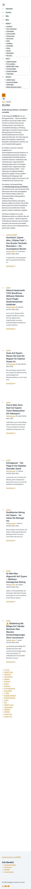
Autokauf (9, 26)
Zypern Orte (8, 716)
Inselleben (9, 43)
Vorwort (8, 12)
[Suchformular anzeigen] (3, 5)
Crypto (6, 684)
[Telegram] (8, 886)
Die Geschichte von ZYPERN (11, 857)
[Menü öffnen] (3, 95)
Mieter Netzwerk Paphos (13, 87)
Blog (7, 20)
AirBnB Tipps (8, 672)
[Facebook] (2, 886)
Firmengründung (9, 688)
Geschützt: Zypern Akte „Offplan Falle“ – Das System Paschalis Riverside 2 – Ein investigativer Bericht (16, 243)
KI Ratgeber (9, 74)
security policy (9, 872)
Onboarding (10, 84)
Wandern (7, 709)
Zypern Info (8, 714)
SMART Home (9, 705)
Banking (7, 679)
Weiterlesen (11, 266)
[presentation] (16, 278)
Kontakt (7, 869)
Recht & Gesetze (9, 698)
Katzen (8, 50)
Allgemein (7, 674)
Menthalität (10, 53)
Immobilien (9, 46)
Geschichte (9, 38)
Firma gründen (10, 33)
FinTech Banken (11, 69)
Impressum (8, 867)
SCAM (8, 235)
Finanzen (7, 686)
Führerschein (10, 36)
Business (7, 681)
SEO (5, 702)
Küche (8, 48)
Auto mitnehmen (11, 29)
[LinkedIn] (7, 886)
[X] (5, 886)
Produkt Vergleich (10, 695)
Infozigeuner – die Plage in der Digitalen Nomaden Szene (16, 466)
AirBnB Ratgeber (11, 61)
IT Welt (6, 693)
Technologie (8, 707)
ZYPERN (14, 235)
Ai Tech (6, 670)
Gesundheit (8, 691)
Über (7, 16)
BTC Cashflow (10, 64)
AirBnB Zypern (10, 80)
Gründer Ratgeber (11, 71)
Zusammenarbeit (10, 865)
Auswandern (10, 31)
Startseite (9, 9)
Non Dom (9, 55)
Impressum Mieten (12, 82)
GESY (8, 41)
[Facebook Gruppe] (4, 886)
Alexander (12, 251)
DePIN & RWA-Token (12, 66)
